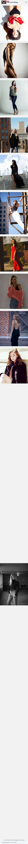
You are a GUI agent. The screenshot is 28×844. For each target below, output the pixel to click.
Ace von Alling (12, 2)
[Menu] (26, 2)
